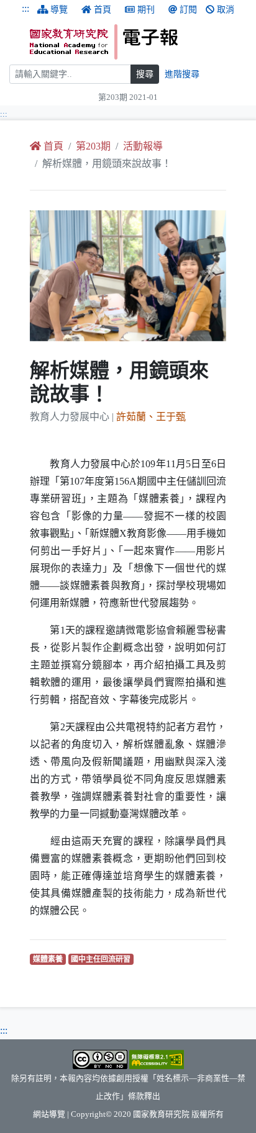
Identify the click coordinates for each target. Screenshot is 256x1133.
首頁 (102, 9)
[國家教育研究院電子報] (138, 42)
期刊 (146, 9)
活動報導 (143, 146)
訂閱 (188, 9)
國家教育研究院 (161, 1114)
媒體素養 (49, 959)
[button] (44, 275)
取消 (225, 9)
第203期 (93, 146)
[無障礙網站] (156, 1058)
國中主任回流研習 (102, 959)
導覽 (59, 9)
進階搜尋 (182, 74)
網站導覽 (49, 1114)
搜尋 (144, 74)
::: (25, 8)
